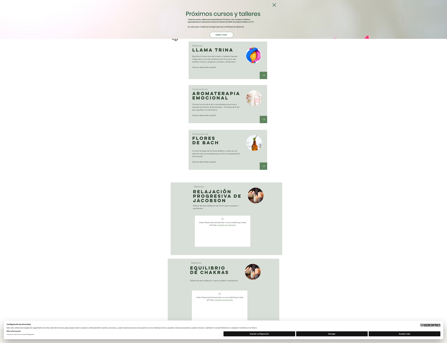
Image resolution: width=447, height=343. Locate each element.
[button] (274, 5)
